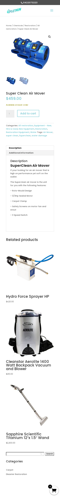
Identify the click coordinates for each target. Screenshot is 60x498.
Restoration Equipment (17, 132)
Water (33, 132)
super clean (12, 135)
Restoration (30, 25)
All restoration (25, 125)
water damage (39, 135)
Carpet (9, 469)
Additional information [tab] (21, 152)
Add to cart (28, 113)
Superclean (25, 135)
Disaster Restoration (16, 474)
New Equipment (26, 128)
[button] (49, 36)
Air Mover (48, 132)
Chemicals (18, 25)
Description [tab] (15, 148)
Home (8, 25)
